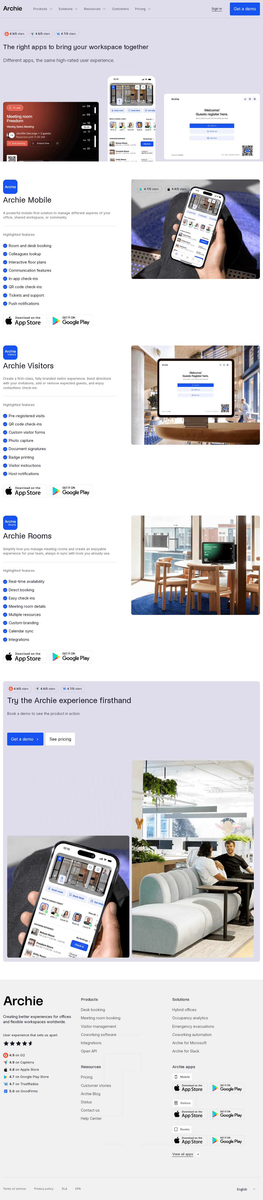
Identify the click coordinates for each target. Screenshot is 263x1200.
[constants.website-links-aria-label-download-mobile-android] (227, 1088)
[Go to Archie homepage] (16, 8)
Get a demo (245, 8)
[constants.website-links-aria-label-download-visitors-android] (227, 1114)
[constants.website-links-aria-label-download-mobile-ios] (189, 1088)
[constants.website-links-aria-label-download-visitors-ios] (189, 1114)
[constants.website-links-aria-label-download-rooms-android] (227, 1140)
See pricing (60, 739)
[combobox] (244, 1189)
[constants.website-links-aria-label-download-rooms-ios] (189, 1140)
